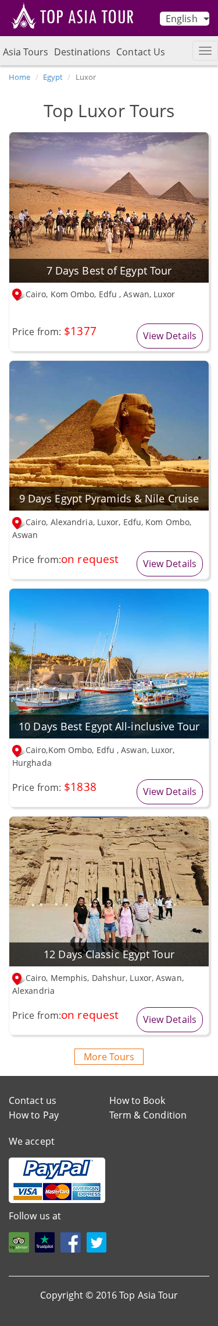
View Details (169, 335)
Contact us (32, 1100)
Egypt (53, 77)
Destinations (82, 51)
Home (19, 77)
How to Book (137, 1100)
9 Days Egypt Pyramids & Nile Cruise (109, 498)
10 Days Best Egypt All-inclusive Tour (109, 726)
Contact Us (140, 51)
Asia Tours (25, 51)
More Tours (109, 1056)
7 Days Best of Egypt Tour (109, 270)
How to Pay (34, 1115)
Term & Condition (148, 1115)
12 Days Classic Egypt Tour (109, 954)
